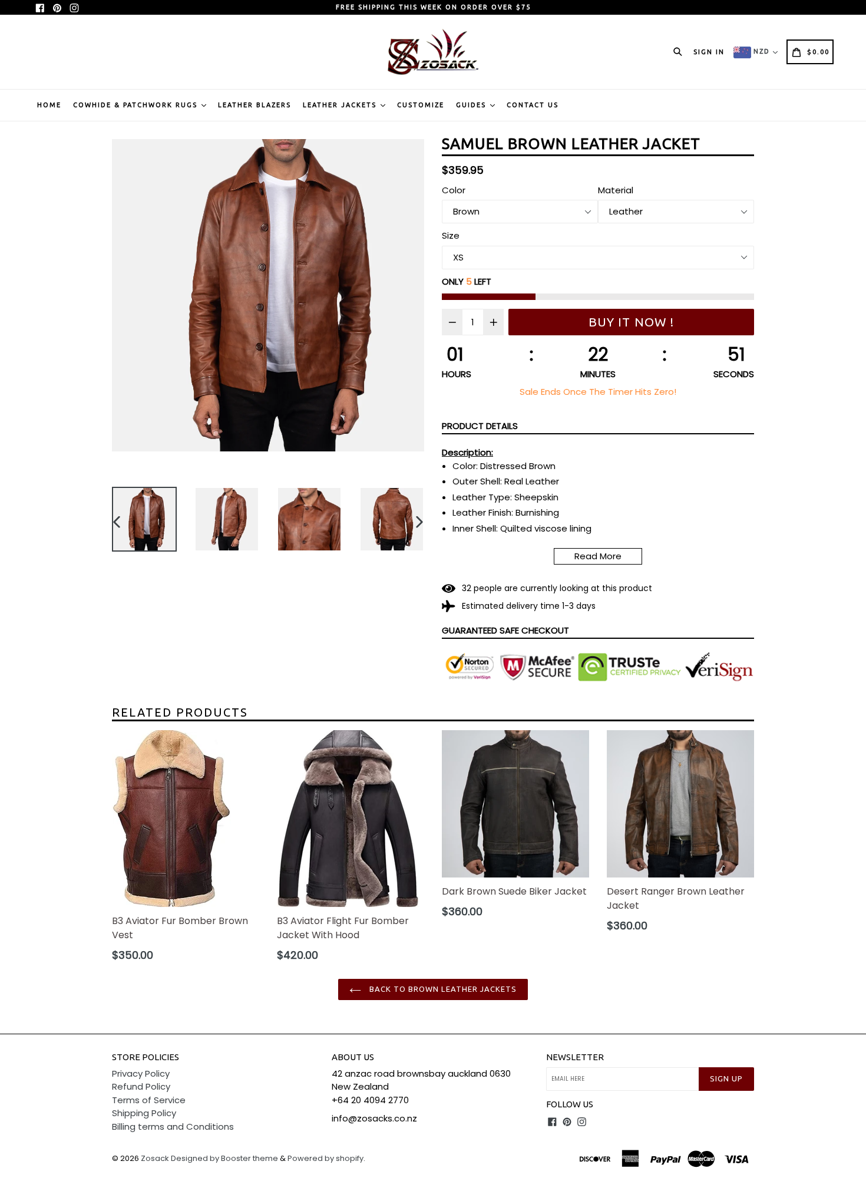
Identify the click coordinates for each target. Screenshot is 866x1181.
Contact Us (532, 104)
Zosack (155, 1158)
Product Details (480, 426)
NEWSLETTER (575, 1057)
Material (615, 190)
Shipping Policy (144, 1113)
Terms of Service (149, 1100)
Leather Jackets (341, 104)
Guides (472, 104)
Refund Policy (141, 1086)
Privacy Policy (141, 1073)
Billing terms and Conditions (173, 1126)
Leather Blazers (254, 104)
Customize (420, 104)
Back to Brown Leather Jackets (442, 989)
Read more (598, 556)
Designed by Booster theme (224, 1158)
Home (49, 104)
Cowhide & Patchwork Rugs (136, 104)
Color (453, 190)
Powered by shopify (325, 1158)
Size (451, 235)
